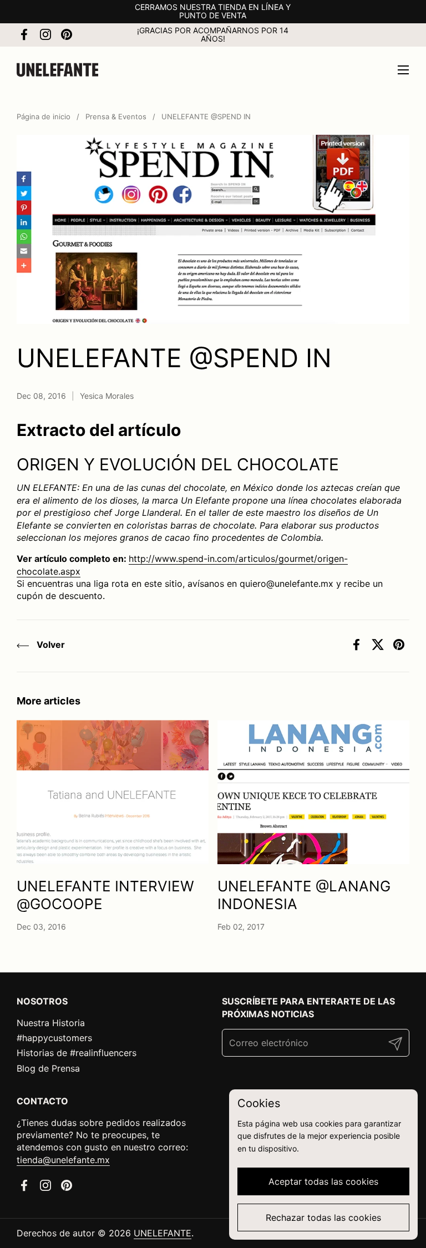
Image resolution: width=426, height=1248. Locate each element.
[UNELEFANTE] (57, 70)
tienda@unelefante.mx (63, 1159)
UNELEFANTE (162, 1233)
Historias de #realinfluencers (76, 1052)
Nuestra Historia (51, 1022)
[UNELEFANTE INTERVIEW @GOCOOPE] (113, 792)
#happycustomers (54, 1037)
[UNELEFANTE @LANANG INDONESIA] (313, 792)
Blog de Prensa (48, 1068)
